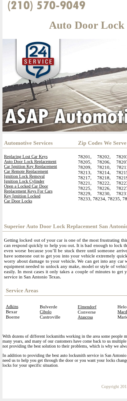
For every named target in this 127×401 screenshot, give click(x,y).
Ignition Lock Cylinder (24, 181)
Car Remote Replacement (26, 171)
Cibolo (45, 312)
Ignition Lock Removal (24, 176)
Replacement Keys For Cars (28, 191)
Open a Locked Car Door (26, 186)
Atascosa (85, 317)
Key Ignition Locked (22, 196)
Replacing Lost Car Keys (25, 156)
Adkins (12, 306)
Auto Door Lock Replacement (30, 161)
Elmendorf (87, 307)
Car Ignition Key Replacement (30, 166)
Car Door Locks (18, 201)
